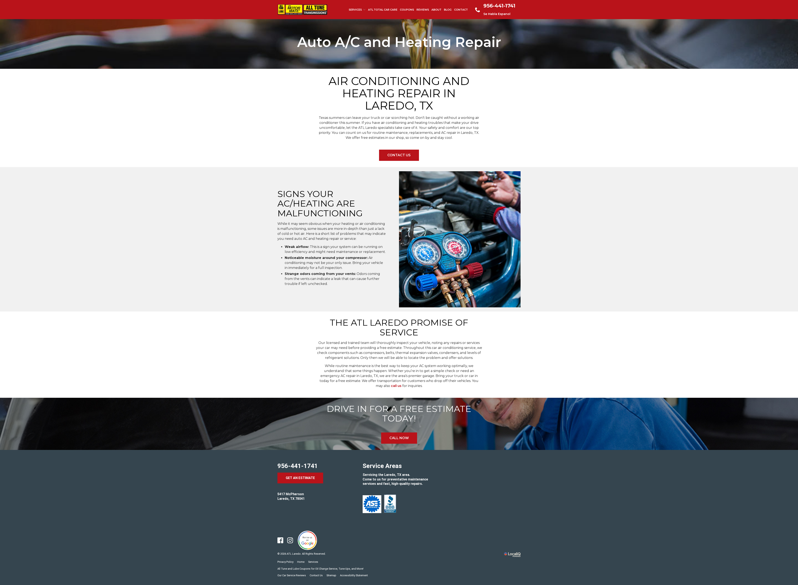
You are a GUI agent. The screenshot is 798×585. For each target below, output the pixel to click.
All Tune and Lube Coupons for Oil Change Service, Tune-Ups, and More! (320, 568)
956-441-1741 (297, 465)
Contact (461, 9)
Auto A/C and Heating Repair (399, 42)
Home (300, 561)
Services (355, 9)
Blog (448, 9)
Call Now (399, 438)
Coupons (407, 9)
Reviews (422, 9)
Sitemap (331, 575)
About (436, 9)
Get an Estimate (300, 478)
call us (396, 386)
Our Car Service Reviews (291, 575)
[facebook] (280, 540)
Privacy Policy (285, 561)
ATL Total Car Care (382, 9)
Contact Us (399, 155)
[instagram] (290, 540)
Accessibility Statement (354, 575)
